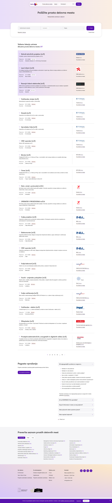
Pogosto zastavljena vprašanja (25, 477)
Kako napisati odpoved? (65, 414)
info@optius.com (68, 480)
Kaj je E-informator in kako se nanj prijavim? (71, 405)
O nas (50, 472)
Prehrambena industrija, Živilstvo (24, 451)
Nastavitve (79, 500)
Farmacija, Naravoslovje (74, 440)
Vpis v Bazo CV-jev (22, 475)
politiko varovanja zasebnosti (67, 500)
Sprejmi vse (86, 500)
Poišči (91, 28)
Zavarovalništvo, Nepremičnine (75, 451)
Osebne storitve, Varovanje (49, 442)
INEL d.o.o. (78, 221)
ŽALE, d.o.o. (79, 283)
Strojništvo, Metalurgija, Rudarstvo (25, 449)
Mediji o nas (51, 477)
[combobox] (52, 28)
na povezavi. (67, 395)
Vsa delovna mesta (80, 59)
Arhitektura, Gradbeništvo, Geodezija (51, 453)
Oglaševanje (36, 475)
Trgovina (19, 445)
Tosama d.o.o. (79, 102)
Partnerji (51, 475)
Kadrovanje (71, 448)
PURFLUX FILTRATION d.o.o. (82, 268)
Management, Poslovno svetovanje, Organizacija (53, 440)
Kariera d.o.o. (79, 192)
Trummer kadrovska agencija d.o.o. (84, 325)
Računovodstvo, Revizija (48, 457)
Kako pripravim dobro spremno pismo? (69, 409)
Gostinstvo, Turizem (48, 444)
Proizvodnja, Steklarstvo (22, 441)
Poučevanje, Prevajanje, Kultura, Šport (77, 457)
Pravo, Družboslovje (73, 446)
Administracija (21, 455)
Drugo (45, 446)
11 (62, 355)
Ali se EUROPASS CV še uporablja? (68, 400)
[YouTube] (91, 470)
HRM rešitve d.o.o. (80, 74)
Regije (28, 437)
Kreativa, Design (72, 455)
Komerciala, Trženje (22, 457)
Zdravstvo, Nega (47, 448)
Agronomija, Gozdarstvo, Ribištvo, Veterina (78, 453)
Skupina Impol (79, 312)
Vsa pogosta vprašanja (24, 372)
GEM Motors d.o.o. (80, 88)
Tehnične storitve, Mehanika (23, 443)
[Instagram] (87, 470)
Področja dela (21, 437)
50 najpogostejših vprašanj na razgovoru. (70, 364)
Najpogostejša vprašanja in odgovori (56, 16)
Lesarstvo (71, 442)
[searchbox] (74, 28)
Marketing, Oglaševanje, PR (49, 451)
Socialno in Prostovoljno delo (75, 459)
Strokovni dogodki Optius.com (40, 472)
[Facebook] (84, 470)
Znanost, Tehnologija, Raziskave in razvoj (52, 455)
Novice (50, 480)
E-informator (20, 472)
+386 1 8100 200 (68, 478)
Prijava (78, 4)
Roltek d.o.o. (79, 57)
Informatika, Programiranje (74, 444)
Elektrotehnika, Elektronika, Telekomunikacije (27, 453)
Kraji (33, 437)
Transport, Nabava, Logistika (23, 447)
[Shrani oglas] (19, 54)
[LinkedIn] (81, 470)
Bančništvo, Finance (48, 459)
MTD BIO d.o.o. (79, 154)
